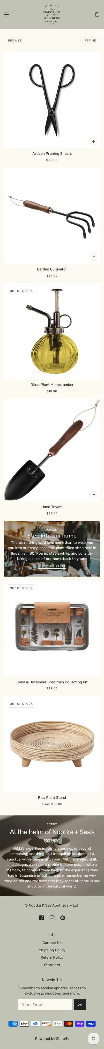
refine (90, 40)
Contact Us (52, 943)
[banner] (52, 14)
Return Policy (52, 957)
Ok (80, 1004)
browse (15, 40)
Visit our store (52, 566)
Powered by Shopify (52, 1038)
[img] (41, 917)
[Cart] (98, 14)
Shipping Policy (52, 950)
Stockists (52, 965)
